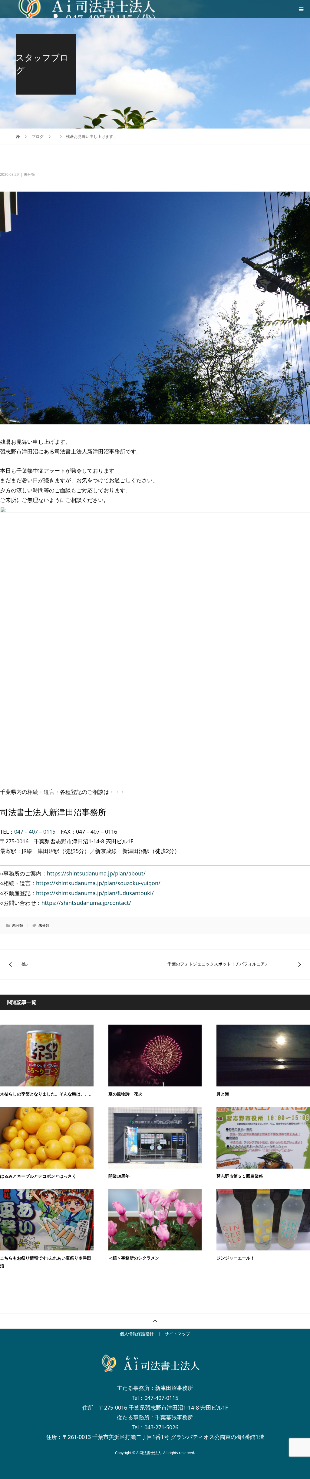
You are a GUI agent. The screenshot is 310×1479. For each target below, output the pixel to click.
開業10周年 (119, 1176)
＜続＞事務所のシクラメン (133, 1258)
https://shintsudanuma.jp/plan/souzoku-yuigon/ (98, 883)
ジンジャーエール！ (235, 1258)
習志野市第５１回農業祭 (239, 1176)
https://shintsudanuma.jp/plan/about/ (96, 873)
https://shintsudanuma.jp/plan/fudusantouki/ (95, 893)
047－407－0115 (34, 831)
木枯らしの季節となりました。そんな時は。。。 (46, 1094)
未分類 (43, 925)
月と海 (222, 1094)
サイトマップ (177, 1334)
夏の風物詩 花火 (125, 1094)
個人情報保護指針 (137, 1334)
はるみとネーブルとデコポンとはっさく (38, 1176)
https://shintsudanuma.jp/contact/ (86, 902)
